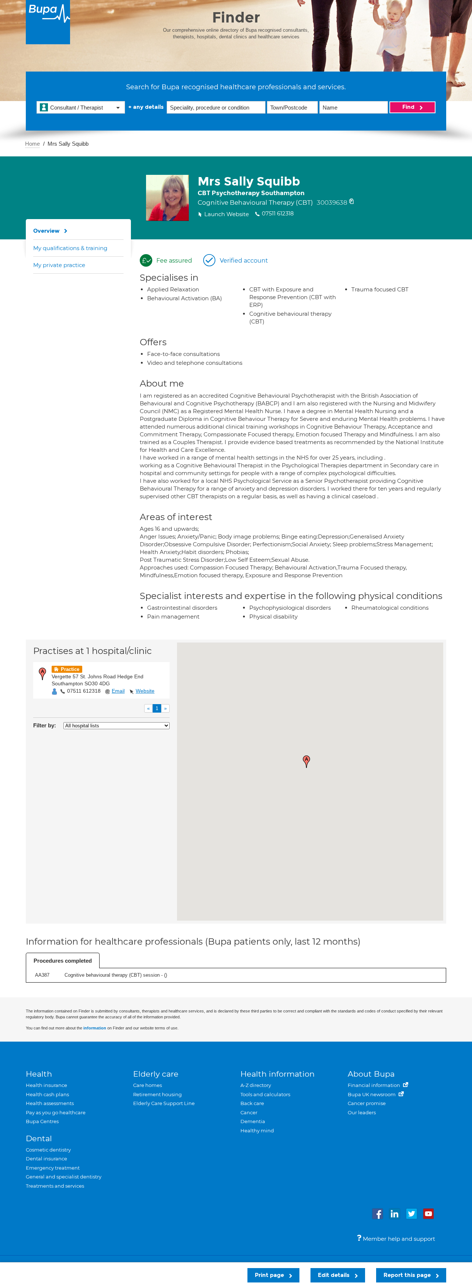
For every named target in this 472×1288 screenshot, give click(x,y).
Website (145, 691)
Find (409, 107)
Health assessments (50, 1103)
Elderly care (155, 1073)
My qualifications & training (70, 248)
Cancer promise (367, 1103)
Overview (46, 231)
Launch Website (226, 214)
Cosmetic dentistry (48, 1150)
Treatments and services (55, 1186)
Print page (270, 1275)
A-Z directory (255, 1085)
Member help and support (398, 1238)
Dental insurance (46, 1158)
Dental (39, 1138)
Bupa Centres (42, 1121)
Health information (277, 1073)
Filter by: (44, 725)
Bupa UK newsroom (372, 1094)
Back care (252, 1103)
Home (32, 144)
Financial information (374, 1085)
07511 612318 (84, 691)
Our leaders (362, 1112)
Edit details (334, 1275)
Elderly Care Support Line (164, 1103)
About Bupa (371, 1073)
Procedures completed (63, 961)
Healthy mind (257, 1130)
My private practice (59, 265)
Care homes (147, 1085)
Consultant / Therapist (76, 107)
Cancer (248, 1112)
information (94, 1028)
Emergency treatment (53, 1168)
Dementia (252, 1121)
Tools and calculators (265, 1094)
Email (118, 691)
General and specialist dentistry (63, 1177)
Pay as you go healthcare (56, 1112)
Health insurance (46, 1085)
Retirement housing (157, 1094)
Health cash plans (47, 1094)
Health (39, 1073)
